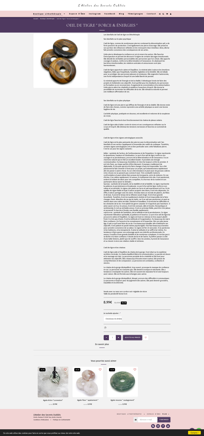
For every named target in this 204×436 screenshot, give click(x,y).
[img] (88, 382)
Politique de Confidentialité (61, 420)
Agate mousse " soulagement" (123, 400)
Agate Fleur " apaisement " (87, 400)
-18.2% (42, 370)
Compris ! (194, 432)
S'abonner (164, 420)
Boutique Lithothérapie (47, 18)
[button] (159, 14)
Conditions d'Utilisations (41, 420)
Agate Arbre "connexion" (53, 400)
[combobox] (113, 319)
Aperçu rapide (53, 394)
